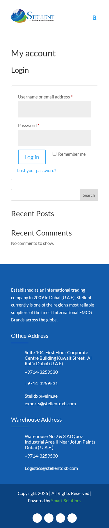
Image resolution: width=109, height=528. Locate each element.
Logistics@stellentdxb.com (51, 468)
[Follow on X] (48, 518)
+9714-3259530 (41, 372)
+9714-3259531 (41, 383)
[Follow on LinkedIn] (72, 518)
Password (37, 125)
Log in (31, 156)
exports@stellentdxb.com (50, 403)
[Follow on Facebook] (37, 518)
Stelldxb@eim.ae (41, 396)
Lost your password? (36, 170)
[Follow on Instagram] (60, 518)
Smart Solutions (66, 500)
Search (89, 195)
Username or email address (54, 96)
